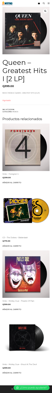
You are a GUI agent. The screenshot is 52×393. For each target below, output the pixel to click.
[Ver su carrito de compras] (39, 3)
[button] (32, 387)
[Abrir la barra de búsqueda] (43, 3)
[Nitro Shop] (7, 3)
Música (11, 93)
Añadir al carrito (11, 182)
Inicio (4, 93)
